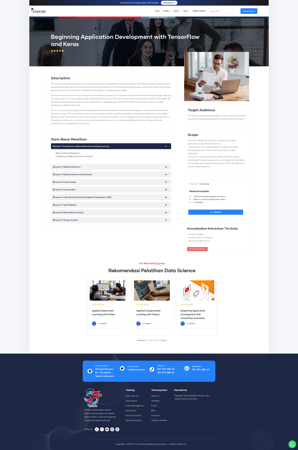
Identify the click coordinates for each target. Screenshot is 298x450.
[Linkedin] (112, 429)
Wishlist (217, 212)
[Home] (38, 11)
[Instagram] (102, 429)
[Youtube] (107, 429)
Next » (165, 340)
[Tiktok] (117, 429)
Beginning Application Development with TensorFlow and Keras (193, 314)
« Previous (140, 340)
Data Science (204, 184)
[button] (124, 281)
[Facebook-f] (97, 429)
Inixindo (103, 323)
